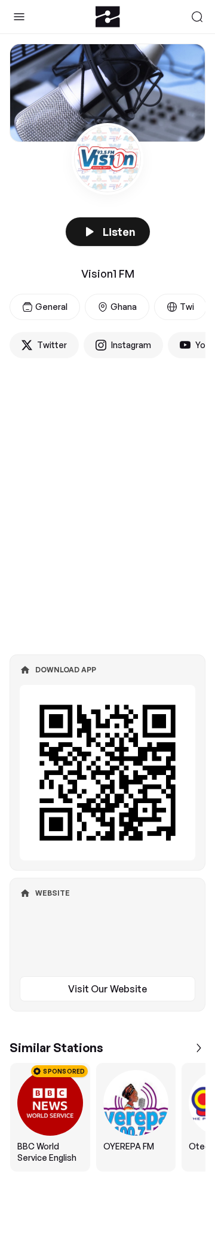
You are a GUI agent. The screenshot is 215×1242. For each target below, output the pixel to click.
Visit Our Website (107, 989)
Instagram (131, 345)
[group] (107, 1117)
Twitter (52, 345)
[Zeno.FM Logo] (108, 16)
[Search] (197, 16)
